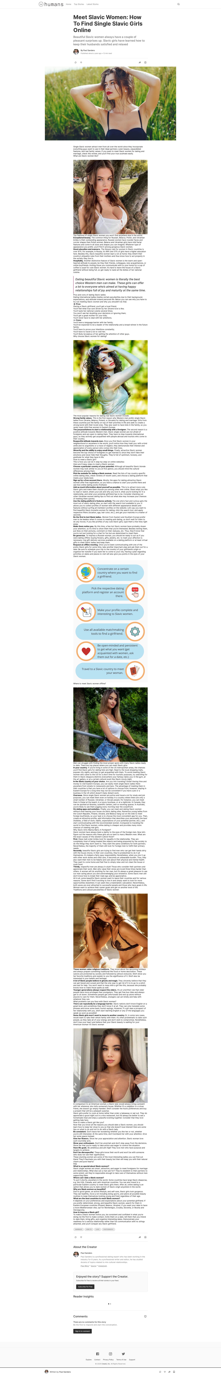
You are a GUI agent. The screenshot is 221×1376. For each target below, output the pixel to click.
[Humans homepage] (54, 4)
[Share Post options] (140, 62)
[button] (140, 62)
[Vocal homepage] (41, 4)
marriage (78, 1229)
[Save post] (145, 62)
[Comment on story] (75, 62)
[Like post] (81, 62)
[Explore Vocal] (178, 4)
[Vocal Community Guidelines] (145, 1316)
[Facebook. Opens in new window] (97, 1354)
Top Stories (79, 4)
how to (89, 1229)
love (97, 1229)
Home (68, 4)
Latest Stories (93, 4)
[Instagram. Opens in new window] (110, 1354)
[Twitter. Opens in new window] (123, 1354)
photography (108, 1229)
